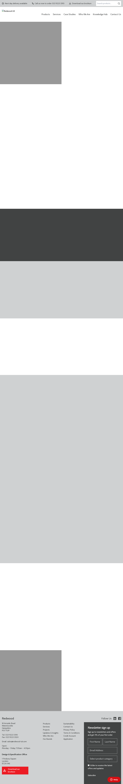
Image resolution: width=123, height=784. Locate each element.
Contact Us (115, 14)
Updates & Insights (50, 733)
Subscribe (92, 775)
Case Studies (70, 14)
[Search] (119, 3)
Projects (46, 730)
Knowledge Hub (100, 14)
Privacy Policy (69, 730)
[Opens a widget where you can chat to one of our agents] (114, 780)
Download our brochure (81, 3)
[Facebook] (119, 718)
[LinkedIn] (114, 718)
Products (46, 14)
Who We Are (84, 14)
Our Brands (47, 739)
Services (57, 14)
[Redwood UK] (18, 14)
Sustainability (68, 724)
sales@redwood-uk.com (17, 741)
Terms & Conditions (71, 733)
